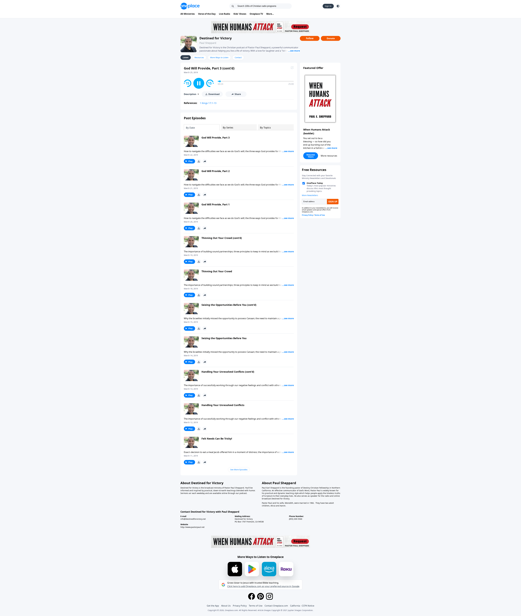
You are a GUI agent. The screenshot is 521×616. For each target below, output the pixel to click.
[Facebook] (251, 596)
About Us (226, 605)
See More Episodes (238, 469)
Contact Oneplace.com (276, 605)
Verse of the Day (207, 13)
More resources (329, 155)
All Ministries (187, 13)
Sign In (328, 6)
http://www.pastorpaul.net (192, 527)
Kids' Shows (240, 13)
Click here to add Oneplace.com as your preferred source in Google (263, 586)
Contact (238, 57)
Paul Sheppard (207, 42)
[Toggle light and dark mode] (338, 6)
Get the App (213, 605)
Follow (310, 38)
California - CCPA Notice (302, 605)
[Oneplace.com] (190, 6)
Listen (185, 57)
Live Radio (224, 13)
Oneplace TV (256, 13)
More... (270, 13)
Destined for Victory (215, 38)
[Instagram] (269, 596)
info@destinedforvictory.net (193, 519)
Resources (199, 57)
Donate (331, 38)
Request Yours (310, 155)
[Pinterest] (260, 596)
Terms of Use (255, 605)
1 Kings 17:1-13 (208, 103)
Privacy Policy (240, 605)
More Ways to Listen (219, 57)
